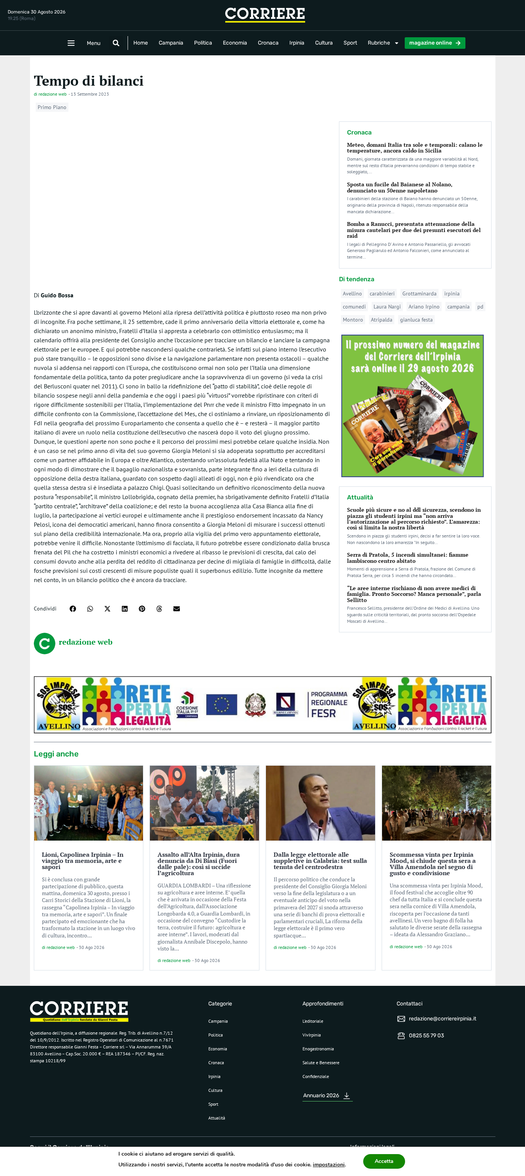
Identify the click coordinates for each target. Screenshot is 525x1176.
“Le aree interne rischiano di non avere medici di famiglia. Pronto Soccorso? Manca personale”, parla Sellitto (414, 594)
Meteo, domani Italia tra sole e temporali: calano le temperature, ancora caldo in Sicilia (415, 147)
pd (480, 306)
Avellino (352, 293)
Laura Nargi (387, 306)
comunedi (354, 306)
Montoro (353, 319)
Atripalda (381, 319)
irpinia (452, 293)
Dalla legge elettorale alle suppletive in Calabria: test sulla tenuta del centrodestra (320, 860)
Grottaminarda (419, 293)
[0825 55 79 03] (401, 1035)
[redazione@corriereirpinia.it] (401, 1018)
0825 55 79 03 (426, 1035)
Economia (235, 43)
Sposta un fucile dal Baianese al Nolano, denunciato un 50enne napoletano (399, 187)
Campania (171, 43)
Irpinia (296, 43)
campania (458, 306)
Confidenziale (315, 1076)
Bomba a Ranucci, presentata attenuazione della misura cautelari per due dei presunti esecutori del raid (414, 229)
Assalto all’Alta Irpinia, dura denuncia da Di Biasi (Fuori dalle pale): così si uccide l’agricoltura (199, 863)
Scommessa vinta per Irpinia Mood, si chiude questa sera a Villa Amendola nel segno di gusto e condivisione (433, 863)
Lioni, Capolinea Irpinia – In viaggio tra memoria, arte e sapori (82, 860)
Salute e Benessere (320, 1062)
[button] (116, 43)
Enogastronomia (318, 1049)
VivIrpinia (311, 1035)
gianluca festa (416, 319)
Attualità (216, 1118)
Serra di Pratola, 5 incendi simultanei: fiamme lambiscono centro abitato (408, 557)
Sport (350, 43)
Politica (203, 43)
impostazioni (329, 1164)
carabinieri (382, 293)
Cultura (324, 43)
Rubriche (379, 43)
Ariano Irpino (424, 306)
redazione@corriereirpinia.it (442, 1018)
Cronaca (268, 43)
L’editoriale (312, 1021)
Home (140, 43)
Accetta (384, 1161)
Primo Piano (52, 107)
